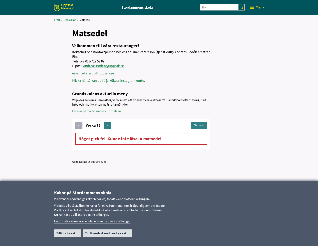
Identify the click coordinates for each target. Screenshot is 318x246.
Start (57, 20)
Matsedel (85, 20)
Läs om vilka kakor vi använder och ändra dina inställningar (92, 221)
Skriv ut (199, 125)
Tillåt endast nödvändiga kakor (107, 233)
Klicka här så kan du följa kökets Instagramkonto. (108, 80)
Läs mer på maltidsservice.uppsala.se (96, 111)
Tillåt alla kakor (67, 233)
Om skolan (70, 20)
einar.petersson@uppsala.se (93, 73)
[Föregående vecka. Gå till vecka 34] (78, 125)
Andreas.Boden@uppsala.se (104, 66)
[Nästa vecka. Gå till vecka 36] (107, 125)
